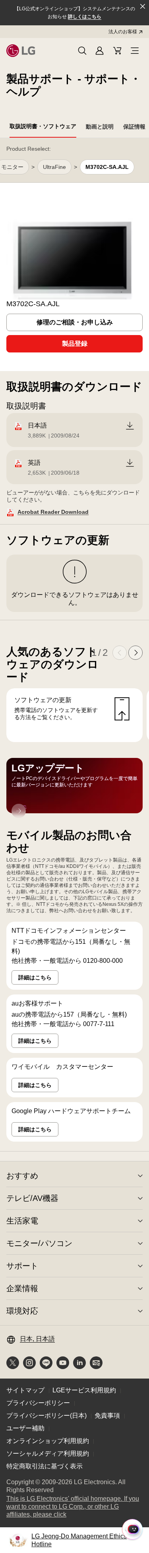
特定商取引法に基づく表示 (44, 1466)
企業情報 (22, 1288)
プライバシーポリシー (38, 1403)
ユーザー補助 (25, 1428)
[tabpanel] (74, 644)
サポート (22, 1265)
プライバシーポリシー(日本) (46, 1415)
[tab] (43, 128)
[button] (82, 51)
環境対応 (22, 1311)
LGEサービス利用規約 (84, 1390)
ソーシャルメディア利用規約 (47, 1453)
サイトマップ (25, 1390)
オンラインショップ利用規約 (47, 1440)
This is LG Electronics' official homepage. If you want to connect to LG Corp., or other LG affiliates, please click (72, 1507)
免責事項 (107, 1415)
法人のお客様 (122, 31)
